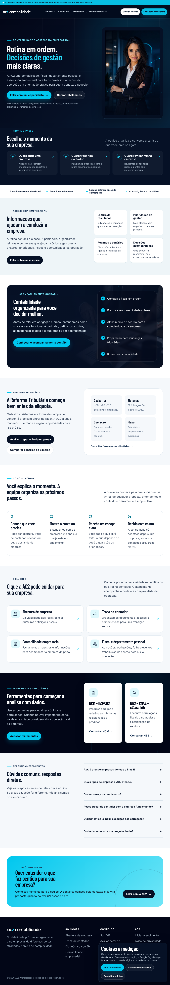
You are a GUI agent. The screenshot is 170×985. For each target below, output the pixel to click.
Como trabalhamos (69, 95)
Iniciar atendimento (147, 935)
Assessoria (63, 12)
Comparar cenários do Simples (30, 449)
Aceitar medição (112, 967)
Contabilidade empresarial (74, 954)
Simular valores (130, 11)
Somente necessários (139, 967)
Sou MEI (105, 935)
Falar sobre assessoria (25, 260)
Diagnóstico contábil (78, 946)
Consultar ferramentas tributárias (112, 446)
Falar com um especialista (29, 95)
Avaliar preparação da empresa (30, 439)
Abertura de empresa (78, 935)
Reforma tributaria (98, 12)
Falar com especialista (154, 11)
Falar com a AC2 (138, 894)
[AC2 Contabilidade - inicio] (17, 12)
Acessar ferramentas (24, 736)
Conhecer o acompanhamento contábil (42, 342)
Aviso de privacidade (148, 941)
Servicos (49, 12)
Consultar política (113, 976)
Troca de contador (77, 941)
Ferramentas (78, 12)
